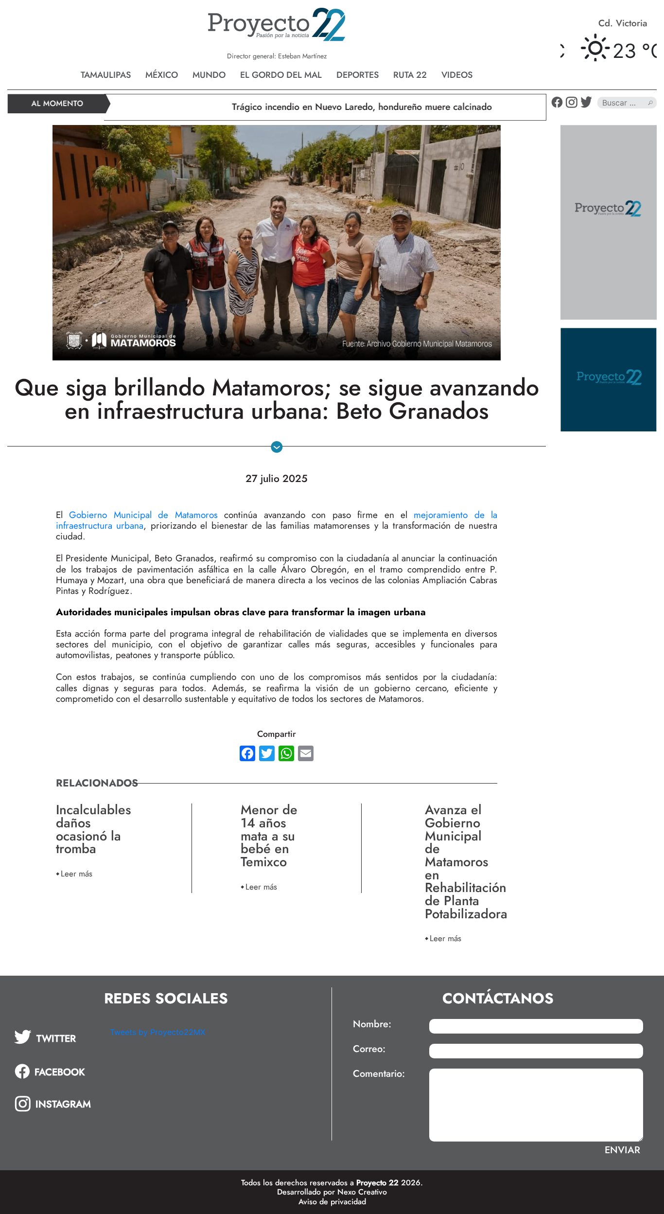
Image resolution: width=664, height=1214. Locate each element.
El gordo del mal (281, 75)
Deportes (357, 75)
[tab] (55, 1036)
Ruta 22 (410, 75)
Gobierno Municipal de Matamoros (143, 514)
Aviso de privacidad (332, 1201)
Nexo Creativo (362, 1191)
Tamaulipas (106, 75)
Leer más (76, 873)
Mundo (209, 75)
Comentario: (379, 1074)
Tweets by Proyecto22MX (157, 1032)
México (161, 75)
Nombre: (372, 1024)
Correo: (369, 1049)
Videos (456, 75)
